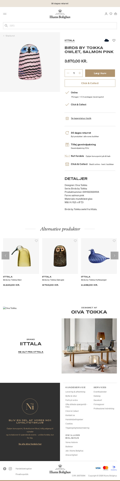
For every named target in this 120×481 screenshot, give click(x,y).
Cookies (69, 423)
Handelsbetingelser (74, 419)
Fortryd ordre (71, 400)
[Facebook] (4, 468)
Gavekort (98, 400)
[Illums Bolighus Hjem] (60, 13)
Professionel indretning (104, 408)
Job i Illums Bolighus (74, 450)
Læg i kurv (100, 73)
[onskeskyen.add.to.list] (106, 40)
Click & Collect (90, 83)
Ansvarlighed (71, 455)
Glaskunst (10, 35)
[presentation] (5, 255)
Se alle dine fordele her (30, 443)
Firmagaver (99, 404)
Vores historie (71, 442)
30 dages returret (59, 3)
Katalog (97, 396)
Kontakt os (70, 415)
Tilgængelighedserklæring (77, 428)
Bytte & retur (71, 396)
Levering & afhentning (75, 391)
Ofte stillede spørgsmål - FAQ (76, 405)
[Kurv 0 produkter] (115, 13)
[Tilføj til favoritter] (36, 240)
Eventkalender (100, 391)
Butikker (69, 446)
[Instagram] (10, 468)
